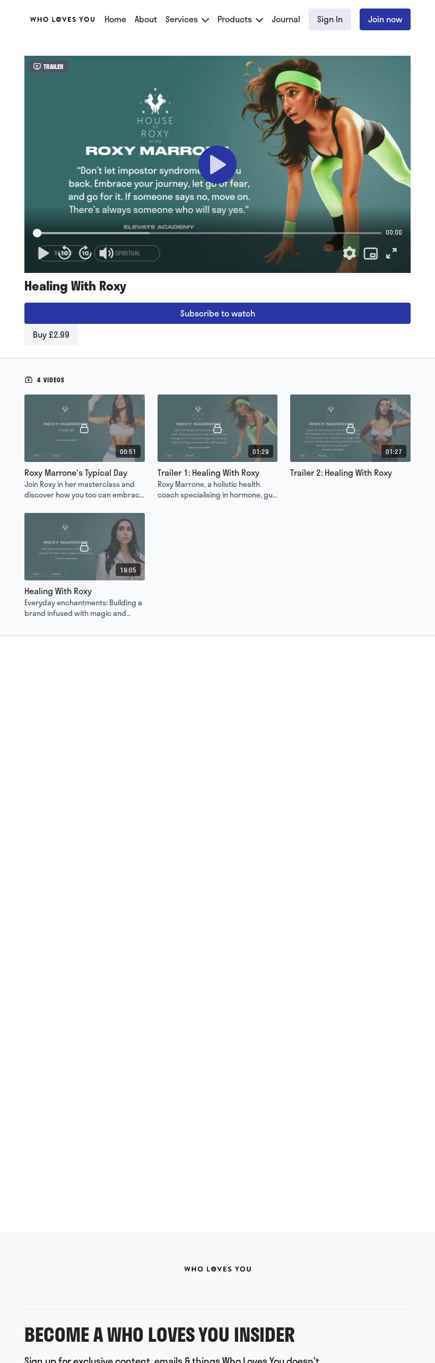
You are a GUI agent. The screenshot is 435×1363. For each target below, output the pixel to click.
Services (183, 18)
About (146, 18)
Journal (286, 18)
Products (236, 18)
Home (115, 18)
